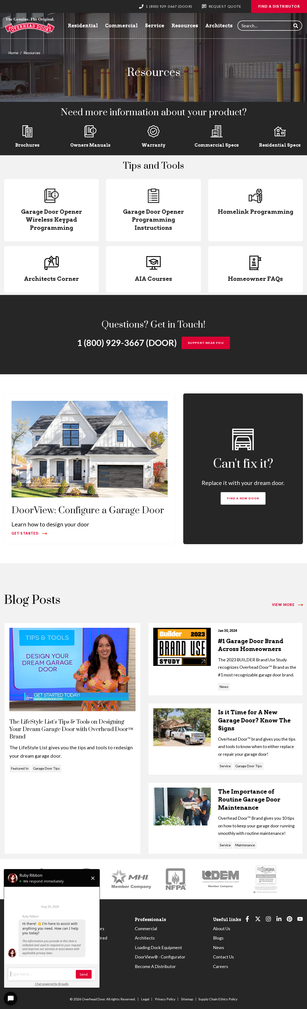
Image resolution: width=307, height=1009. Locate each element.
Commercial (121, 26)
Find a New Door (243, 498)
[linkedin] (279, 920)
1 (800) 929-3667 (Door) (169, 6)
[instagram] (268, 920)
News (218, 947)
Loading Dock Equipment (158, 947)
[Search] (295, 25)
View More (283, 605)
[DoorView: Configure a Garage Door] (89, 469)
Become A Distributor (155, 966)
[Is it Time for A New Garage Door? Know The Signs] (225, 739)
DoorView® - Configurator (160, 956)
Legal (145, 999)
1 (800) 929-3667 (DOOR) (127, 342)
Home (13, 53)
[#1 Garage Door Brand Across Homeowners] (225, 659)
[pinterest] (289, 920)
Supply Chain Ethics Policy (217, 999)
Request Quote (225, 6)
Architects (219, 26)
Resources (184, 26)
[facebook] (247, 920)
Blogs (218, 937)
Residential (83, 26)
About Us (221, 928)
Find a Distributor (279, 6)
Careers (220, 966)
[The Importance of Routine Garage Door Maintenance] (225, 818)
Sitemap (187, 999)
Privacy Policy (165, 999)
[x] (258, 920)
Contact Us (223, 956)
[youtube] (300, 920)
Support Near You (206, 343)
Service (154, 26)
